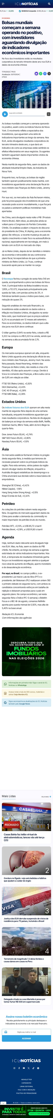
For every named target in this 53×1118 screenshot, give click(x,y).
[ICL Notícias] (26, 4)
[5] (26, 981)
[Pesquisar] (49, 3)
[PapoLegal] (36, 73)
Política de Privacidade (26, 1093)
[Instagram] (14, 1068)
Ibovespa (8, 278)
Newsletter (26, 1079)
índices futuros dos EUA (17, 407)
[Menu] (4, 4)
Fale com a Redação (26, 1090)
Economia (6, 18)
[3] (26, 901)
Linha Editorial (26, 1086)
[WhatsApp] (40, 73)
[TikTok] (33, 1068)
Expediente (26, 1083)
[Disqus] (26, 746)
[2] (26, 860)
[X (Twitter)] (49, 73)
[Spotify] (38, 1068)
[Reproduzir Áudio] (5, 114)
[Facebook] (45, 73)
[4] (26, 941)
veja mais (45, 797)
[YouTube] (24, 1068)
